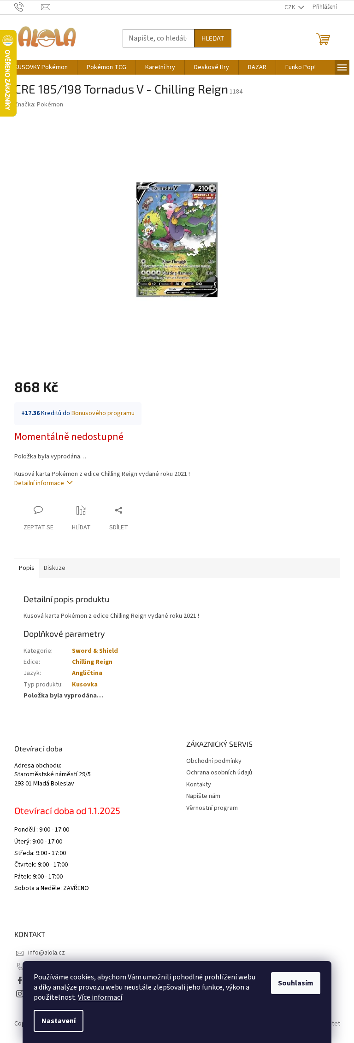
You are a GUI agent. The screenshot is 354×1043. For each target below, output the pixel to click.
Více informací (100, 997)
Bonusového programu (103, 413)
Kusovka (85, 684)
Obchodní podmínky (214, 761)
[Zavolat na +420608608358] (27, 7)
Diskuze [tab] (54, 568)
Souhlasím (295, 983)
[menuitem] (41, 67)
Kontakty (198, 784)
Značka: (38, 104)
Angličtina (87, 673)
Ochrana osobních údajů (219, 772)
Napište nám (203, 796)
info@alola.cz (46, 952)
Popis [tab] (27, 568)
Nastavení (58, 1021)
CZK (290, 7)
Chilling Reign (92, 662)
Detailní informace (39, 483)
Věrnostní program (212, 808)
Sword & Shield (95, 651)
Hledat (212, 38)
